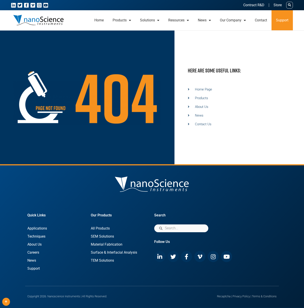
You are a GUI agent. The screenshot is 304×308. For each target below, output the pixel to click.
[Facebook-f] (26, 5)
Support (282, 20)
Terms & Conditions (264, 296)
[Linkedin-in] (13, 5)
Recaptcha (224, 296)
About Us (34, 244)
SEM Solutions (102, 236)
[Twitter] (20, 5)
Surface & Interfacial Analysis (114, 252)
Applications (37, 228)
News (31, 260)
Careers (33, 252)
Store (278, 5)
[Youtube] (45, 5)
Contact (261, 20)
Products (120, 20)
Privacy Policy (241, 296)
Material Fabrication (106, 244)
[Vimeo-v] (32, 5)
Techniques (36, 236)
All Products (100, 228)
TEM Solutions (102, 260)
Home (99, 20)
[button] (289, 5)
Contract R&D (253, 5)
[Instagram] (39, 5)
